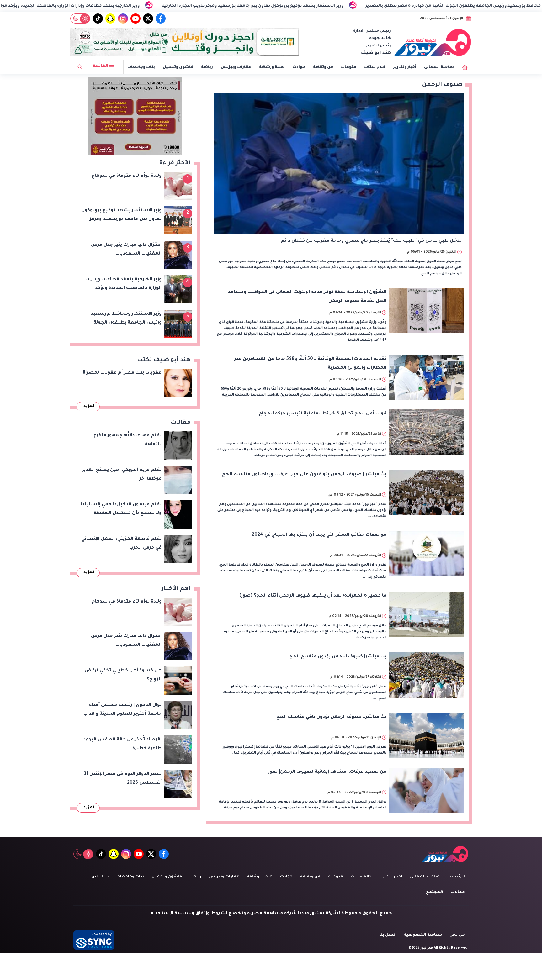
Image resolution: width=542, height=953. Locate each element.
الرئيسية (456, 877)
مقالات (458, 892)
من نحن (457, 935)
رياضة (207, 67)
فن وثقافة (323, 67)
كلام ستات (374, 67)
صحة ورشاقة (272, 67)
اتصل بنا (387, 935)
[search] (80, 66)
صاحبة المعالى (439, 67)
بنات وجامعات (141, 67)
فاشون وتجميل (178, 67)
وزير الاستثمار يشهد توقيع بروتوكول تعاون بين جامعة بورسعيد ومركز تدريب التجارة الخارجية (333, 6)
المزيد (89, 406)
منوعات (348, 67)
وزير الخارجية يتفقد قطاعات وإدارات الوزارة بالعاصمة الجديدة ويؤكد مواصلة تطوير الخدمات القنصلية (121, 6)
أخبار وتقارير (404, 67)
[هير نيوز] (433, 42)
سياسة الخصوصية (423, 935)
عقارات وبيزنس (236, 67)
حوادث (299, 67)
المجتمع (434, 892)
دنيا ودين (100, 877)
